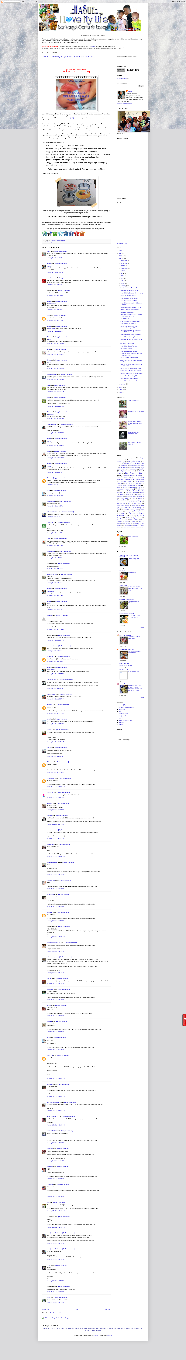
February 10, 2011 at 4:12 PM (55, 797)
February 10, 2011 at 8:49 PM (55, 810)
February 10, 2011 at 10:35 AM (56, 786)
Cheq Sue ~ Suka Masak (126, 599)
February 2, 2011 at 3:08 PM (55, 495)
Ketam (121, 494)
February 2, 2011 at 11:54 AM (55, 406)
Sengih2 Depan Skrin (122, 519)
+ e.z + (49, 1265)
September (124, 268)
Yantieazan (50, 989)
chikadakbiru (52, 328)
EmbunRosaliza (51, 680)
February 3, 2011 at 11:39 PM (55, 640)
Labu (133, 498)
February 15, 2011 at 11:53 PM (55, 1259)
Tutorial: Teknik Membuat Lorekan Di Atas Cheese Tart (135, 423)
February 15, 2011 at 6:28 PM (55, 1196)
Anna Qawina (51, 278)
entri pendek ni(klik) (67, 118)
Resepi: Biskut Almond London (129, 290)
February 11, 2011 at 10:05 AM (55, 824)
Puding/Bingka (139, 511)
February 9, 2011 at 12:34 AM (55, 772)
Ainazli (49, 719)
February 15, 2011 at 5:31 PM (55, 1161)
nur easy (49, 615)
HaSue (49, 263)
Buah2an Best (128, 463)
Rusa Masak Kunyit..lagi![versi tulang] (131, 334)
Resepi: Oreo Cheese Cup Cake (129, 381)
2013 (120, 253)
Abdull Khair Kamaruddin (126, 707)
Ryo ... (121, 535)
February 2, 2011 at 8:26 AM (55, 285)
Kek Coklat (141, 489)
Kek (132, 489)
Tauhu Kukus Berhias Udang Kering (130, 307)
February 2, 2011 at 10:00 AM (55, 331)
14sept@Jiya (122, 705)
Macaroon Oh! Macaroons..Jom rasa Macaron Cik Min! (131, 354)
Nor (48, 478)
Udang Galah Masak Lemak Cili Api (130, 371)
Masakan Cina (121, 503)
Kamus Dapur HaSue (123, 489)
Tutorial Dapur (127, 525)
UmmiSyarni (50, 778)
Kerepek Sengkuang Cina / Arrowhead (131, 373)
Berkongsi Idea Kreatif (135, 460)
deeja (48, 385)
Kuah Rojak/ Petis (130, 496)
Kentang (135, 492)
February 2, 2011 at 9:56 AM (55, 320)
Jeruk (118, 487)
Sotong (127, 521)
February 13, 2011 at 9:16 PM (55, 921)
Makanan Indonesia (122, 501)
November (124, 263)
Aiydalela (121, 722)
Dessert (138, 476)
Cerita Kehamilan (132, 469)
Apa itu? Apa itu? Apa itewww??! (129, 309)
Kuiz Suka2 (60, 242)
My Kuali (122, 571)
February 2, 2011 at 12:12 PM (55, 433)
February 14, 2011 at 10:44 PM (56, 1078)
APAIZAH (49, 803)
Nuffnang (125, 509)
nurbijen (49, 1021)
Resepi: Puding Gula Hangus (129, 298)
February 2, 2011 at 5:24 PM (55, 558)
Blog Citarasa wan (125, 635)
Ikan (139, 485)
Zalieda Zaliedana (52, 512)
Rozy (48, 490)
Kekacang (128, 492)
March (123, 283)
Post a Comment (49, 1306)
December (124, 260)
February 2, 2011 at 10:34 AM (55, 343)
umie (49, 362)
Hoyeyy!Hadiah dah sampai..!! (129, 357)
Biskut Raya (121, 462)
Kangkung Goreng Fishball (128, 295)
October (123, 265)
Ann (48, 1202)
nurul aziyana (51, 880)
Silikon (131, 519)
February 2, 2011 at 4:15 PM (55, 506)
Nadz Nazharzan (52, 574)
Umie (48, 349)
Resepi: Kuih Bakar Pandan (128, 346)
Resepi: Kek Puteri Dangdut (128, 376)
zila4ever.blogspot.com (126, 649)
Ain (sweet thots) (124, 716)
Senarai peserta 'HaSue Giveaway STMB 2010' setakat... (130, 331)
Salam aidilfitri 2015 (133, 400)
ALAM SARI (123, 585)
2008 (120, 392)
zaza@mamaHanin (52, 1233)
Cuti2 (140, 471)
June (122, 275)
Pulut (122, 513)
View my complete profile (124, 103)
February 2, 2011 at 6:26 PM (55, 568)
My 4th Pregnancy (137, 507)
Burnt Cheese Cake (133, 671)
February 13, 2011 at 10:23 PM (56, 937)
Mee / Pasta (137, 503)
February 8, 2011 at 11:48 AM (55, 742)
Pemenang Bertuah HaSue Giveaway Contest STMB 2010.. (131, 315)
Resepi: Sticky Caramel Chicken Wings (131, 293)
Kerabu (142, 492)
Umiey (49, 1005)
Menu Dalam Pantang (123, 505)
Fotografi (134, 477)
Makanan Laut (136, 502)
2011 (120, 258)
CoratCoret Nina (124, 663)
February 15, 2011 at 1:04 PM (55, 1143)
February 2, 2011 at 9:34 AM (55, 309)
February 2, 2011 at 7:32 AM (55, 258)
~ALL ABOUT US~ (52, 862)
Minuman (127, 507)
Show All (142, 627)
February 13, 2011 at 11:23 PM (55, 951)
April (122, 281)
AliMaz (121, 724)
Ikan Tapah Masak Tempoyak (128, 300)
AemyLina (122, 709)
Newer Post (45, 1310)
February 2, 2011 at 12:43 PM (55, 472)
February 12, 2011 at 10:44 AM (56, 856)
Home (76, 1310)
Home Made (138, 483)
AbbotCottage (51, 957)
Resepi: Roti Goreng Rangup (128, 351)
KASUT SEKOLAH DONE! (126, 665)
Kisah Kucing (129, 494)
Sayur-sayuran (137, 518)
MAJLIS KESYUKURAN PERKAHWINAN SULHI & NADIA (135, 588)
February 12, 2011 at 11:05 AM (55, 874)
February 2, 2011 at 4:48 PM (55, 533)
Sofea (48, 251)
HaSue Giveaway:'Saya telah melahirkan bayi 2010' (68, 56)
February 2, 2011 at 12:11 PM (55, 418)
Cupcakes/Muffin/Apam (127, 471)
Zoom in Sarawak (137, 527)
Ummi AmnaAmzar (52, 1116)
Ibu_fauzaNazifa (52, 424)
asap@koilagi (51, 501)
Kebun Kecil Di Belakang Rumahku (130, 368)
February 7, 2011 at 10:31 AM (55, 713)
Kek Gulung (123, 490)
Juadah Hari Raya (136, 487)
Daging (119, 473)
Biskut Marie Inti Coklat (127, 312)
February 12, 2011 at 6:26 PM (55, 888)
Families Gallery (52, 374)
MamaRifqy (50, 894)
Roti (131, 516)
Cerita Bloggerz (123, 467)
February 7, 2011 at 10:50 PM (55, 724)
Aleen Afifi (50, 1055)
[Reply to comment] (60, 251)
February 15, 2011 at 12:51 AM (56, 1110)
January (123, 384)
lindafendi (51, 414)
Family (126, 477)
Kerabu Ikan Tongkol (126, 348)
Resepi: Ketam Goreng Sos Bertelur (130, 337)
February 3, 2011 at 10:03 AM (55, 629)
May (122, 278)
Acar (118, 458)
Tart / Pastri (126, 523)
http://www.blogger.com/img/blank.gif (126, 485)
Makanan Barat (121, 500)
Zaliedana (51, 591)
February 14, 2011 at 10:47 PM (56, 1096)
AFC (120, 711)
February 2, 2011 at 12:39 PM (55, 458)
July (122, 273)
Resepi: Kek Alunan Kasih (128, 324)
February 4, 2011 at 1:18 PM (55, 651)
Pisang (142, 509)
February (123, 286)
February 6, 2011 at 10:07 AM (55, 699)
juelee (48, 1297)
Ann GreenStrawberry (53, 1102)
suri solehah (50, 646)
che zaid (49, 815)
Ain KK (121, 718)
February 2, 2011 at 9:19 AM (55, 295)
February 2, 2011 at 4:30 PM (55, 517)
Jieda (48, 315)
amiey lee (50, 1148)
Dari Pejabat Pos (128, 476)
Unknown (49, 704)
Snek (136, 519)
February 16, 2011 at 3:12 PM (55, 1281)
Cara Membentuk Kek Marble (136, 465)
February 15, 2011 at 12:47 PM (56, 1125)
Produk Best (128, 511)
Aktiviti (124, 458)
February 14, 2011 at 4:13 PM (55, 1032)
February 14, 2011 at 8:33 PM (55, 1049)
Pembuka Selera (134, 509)
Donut (118, 477)
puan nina (50, 1166)
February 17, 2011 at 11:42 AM (55, 1302)
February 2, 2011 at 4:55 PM (55, 545)
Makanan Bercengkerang (136, 500)
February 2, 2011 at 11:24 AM (55, 392)
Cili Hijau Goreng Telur (127, 343)
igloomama (50, 656)
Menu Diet (135, 505)
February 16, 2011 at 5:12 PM (55, 1291)
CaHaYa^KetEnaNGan (53, 942)
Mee (129, 503)
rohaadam (50, 1084)
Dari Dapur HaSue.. (134, 473)
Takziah (119, 523)
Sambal (128, 518)
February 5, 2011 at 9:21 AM (55, 661)
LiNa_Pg (49, 978)
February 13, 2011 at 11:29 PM (55, 973)
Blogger (109, 1335)
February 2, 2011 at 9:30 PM (55, 595)
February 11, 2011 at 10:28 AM (55, 838)
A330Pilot (96, 1335)
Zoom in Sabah (126, 527)
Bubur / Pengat (139, 463)
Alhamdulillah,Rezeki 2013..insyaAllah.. (134, 432)
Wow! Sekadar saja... (134, 536)
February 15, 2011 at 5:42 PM (55, 1178)
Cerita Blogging (135, 467)
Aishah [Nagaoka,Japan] (126, 720)
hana (48, 451)
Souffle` (134, 521)
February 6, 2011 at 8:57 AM (55, 688)
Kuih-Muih (140, 496)
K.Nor (48, 538)
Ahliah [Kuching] (123, 714)
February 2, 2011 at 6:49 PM (55, 583)
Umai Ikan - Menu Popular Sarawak (130, 288)
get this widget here (122, 243)
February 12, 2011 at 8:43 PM (55, 906)
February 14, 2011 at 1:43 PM (55, 1015)
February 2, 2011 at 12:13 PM (55, 445)
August (123, 270)
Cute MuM (50, 1184)
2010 (120, 387)
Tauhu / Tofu (136, 523)
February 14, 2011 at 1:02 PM (55, 999)
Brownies (119, 463)
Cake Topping (123, 465)
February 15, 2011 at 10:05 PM (56, 1211)
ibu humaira (50, 844)
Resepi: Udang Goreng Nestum (129, 378)
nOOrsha (49, 730)
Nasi (118, 509)
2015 (120, 251)
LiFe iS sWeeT (123, 670)
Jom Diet (125, 487)
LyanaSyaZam (51, 694)
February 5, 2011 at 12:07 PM (55, 674)
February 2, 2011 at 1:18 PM (55, 484)
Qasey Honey (123, 684)
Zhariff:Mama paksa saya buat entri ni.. (131, 321)
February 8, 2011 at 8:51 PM (55, 756)
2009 (120, 390)
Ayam (132, 458)
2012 (120, 256)
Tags (139, 521)
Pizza (121, 511)
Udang (135, 525)
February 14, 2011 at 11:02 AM (55, 983)
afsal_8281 (50, 522)
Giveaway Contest (52, 242)
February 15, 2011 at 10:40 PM (56, 1227)
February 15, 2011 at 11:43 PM (55, 1243)
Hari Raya (129, 483)
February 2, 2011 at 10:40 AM (55, 354)
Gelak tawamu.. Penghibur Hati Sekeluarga (130, 478)
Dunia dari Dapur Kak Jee (127, 614)
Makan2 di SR (132, 572)
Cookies (141, 469)
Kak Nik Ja (50, 792)
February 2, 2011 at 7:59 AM (55, 272)
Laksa (140, 498)
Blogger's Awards (134, 462)
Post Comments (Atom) (56, 1313)
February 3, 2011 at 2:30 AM (55, 610)
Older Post (107, 1310)
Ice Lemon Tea (124, 319)
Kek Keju (132, 491)
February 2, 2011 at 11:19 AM (55, 368)
